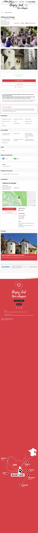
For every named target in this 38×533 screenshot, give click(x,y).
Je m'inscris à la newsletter (19, 300)
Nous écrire (19, 304)
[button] (21, 2)
